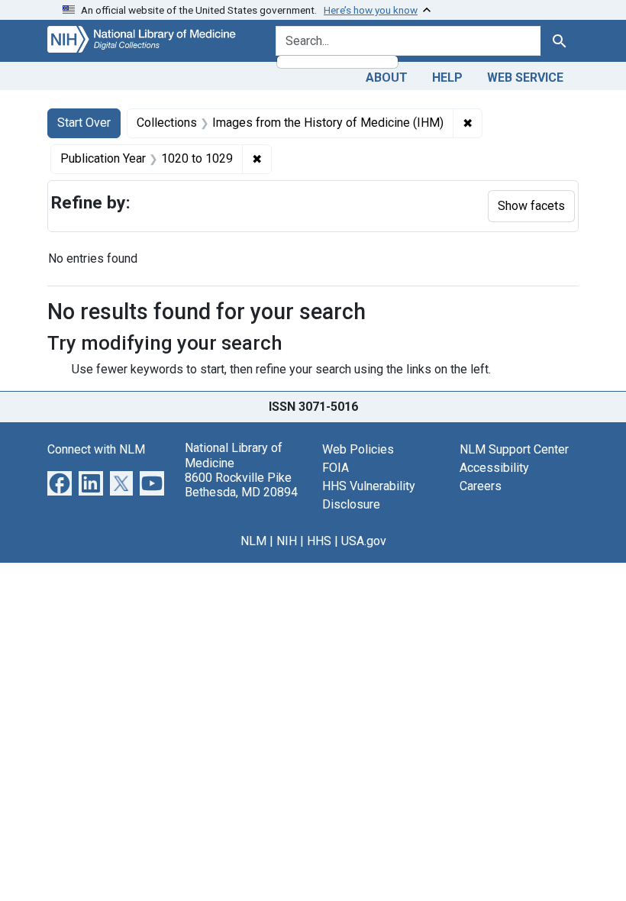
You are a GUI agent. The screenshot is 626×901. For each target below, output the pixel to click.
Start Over (84, 122)
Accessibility (494, 467)
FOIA (335, 467)
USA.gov (363, 541)
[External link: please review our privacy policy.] (59, 483)
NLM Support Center (514, 449)
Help (447, 77)
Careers (481, 486)
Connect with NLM (96, 449)
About (387, 77)
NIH (286, 541)
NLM (253, 541)
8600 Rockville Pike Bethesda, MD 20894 (241, 484)
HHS (319, 541)
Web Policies (358, 449)
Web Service (525, 77)
